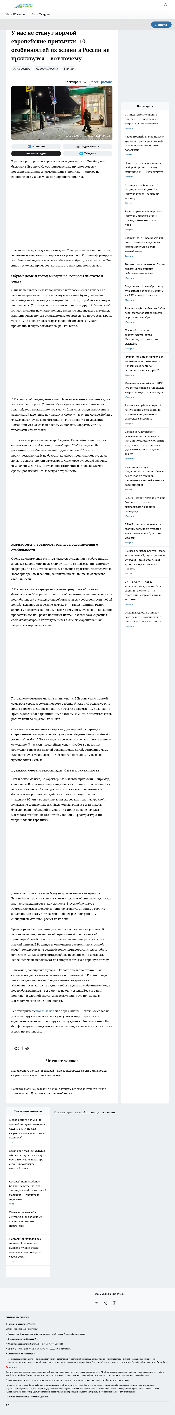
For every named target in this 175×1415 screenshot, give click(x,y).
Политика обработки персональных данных (27, 1396)
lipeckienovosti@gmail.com (30, 1343)
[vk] (16, 1048)
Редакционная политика (17, 1317)
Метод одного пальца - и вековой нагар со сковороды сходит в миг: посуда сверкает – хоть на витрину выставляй (59, 1075)
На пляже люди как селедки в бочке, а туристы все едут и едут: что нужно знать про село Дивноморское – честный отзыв (58, 1093)
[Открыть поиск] (165, 5)
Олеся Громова (100, 82)
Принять (161, 24)
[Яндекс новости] (87, 146)
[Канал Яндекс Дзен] (36, 153)
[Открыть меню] (7, 5)
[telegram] (28, 1048)
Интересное (21, 68)
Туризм (69, 68)
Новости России (47, 68)
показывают (45, 1011)
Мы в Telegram (41, 14)
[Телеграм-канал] (87, 153)
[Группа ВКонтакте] (36, 146)
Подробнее (162, 1362)
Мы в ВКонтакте (15, 14)
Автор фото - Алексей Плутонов (87, 136)
